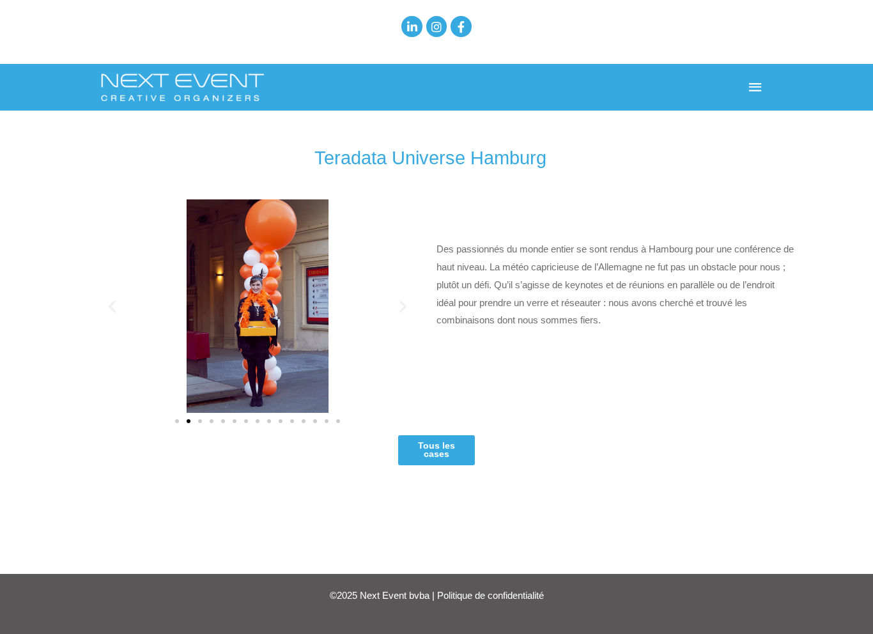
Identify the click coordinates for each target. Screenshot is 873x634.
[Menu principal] (756, 87)
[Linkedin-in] (411, 26)
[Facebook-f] (461, 26)
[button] (112, 306)
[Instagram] (436, 26)
